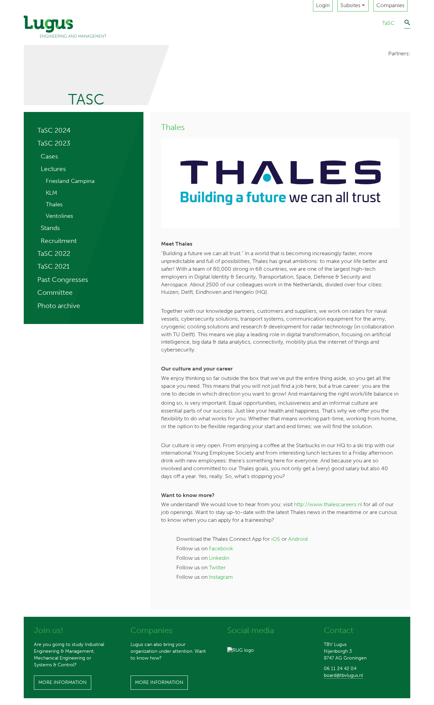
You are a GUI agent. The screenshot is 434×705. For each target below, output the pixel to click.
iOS (275, 539)
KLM (51, 192)
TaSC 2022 (53, 253)
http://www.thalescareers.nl (328, 504)
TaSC (388, 23)
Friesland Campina (70, 180)
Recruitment (59, 241)
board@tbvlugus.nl (343, 675)
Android (298, 539)
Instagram (221, 577)
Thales (54, 204)
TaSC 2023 (53, 143)
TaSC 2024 (54, 130)
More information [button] (62, 682)
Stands (50, 228)
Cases (49, 156)
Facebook (221, 548)
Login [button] (323, 5)
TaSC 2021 (53, 266)
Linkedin (219, 558)
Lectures (53, 169)
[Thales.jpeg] (280, 183)
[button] (353, 6)
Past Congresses (62, 279)
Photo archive (58, 306)
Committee (55, 292)
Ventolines (59, 215)
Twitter (217, 567)
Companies (390, 5)
